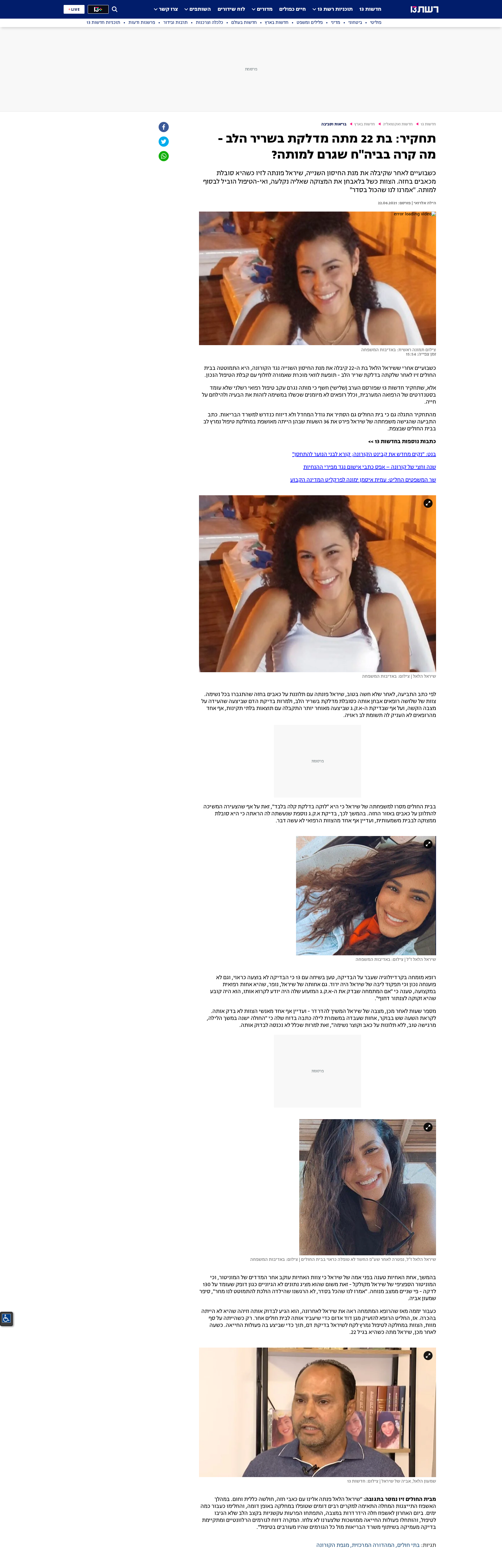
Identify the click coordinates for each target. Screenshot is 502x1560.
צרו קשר (168, 9)
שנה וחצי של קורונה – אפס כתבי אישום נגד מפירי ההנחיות (369, 467)
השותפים (200, 9)
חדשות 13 (370, 9)
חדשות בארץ (364, 124)
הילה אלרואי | (423, 203)
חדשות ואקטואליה (398, 124)
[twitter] (163, 141)
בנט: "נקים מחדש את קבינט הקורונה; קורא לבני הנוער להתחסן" (364, 454)
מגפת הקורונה (332, 1545)
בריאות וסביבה (334, 124)
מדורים (264, 9)
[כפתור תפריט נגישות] (6, 1318)
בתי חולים (408, 1545)
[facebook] (163, 127)
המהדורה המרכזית (373, 1545)
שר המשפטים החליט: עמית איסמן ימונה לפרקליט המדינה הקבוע (363, 480)
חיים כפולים (292, 9)
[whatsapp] (163, 156)
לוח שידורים (231, 9)
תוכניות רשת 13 (335, 9)
